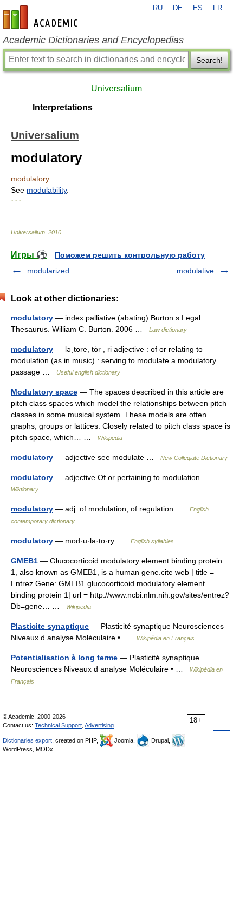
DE (178, 8)
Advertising (99, 725)
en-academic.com (42, 17)
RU (158, 8)
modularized (48, 270)
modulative (195, 270)
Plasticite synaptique (50, 626)
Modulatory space (44, 392)
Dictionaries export (27, 740)
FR (217, 8)
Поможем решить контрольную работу (130, 255)
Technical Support (58, 725)
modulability (47, 190)
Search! (209, 60)
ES (198, 8)
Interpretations (63, 107)
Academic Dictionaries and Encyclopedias (93, 40)
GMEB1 (24, 560)
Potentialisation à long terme (64, 657)
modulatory (32, 317)
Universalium (116, 88)
